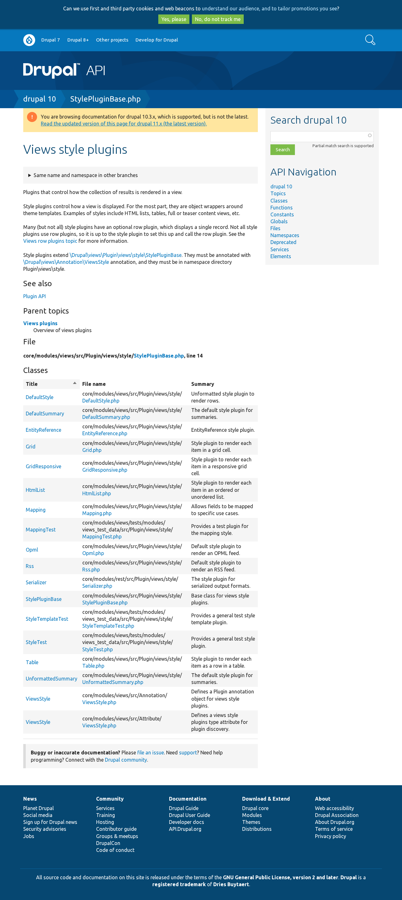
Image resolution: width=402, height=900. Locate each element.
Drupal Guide (183, 808)
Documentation (187, 799)
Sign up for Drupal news (50, 822)
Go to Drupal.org (29, 40)
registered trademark (179, 884)
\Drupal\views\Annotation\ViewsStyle (66, 262)
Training (105, 815)
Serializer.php (97, 586)
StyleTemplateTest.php (108, 626)
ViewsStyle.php (99, 702)
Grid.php (91, 450)
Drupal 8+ (78, 39)
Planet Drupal (38, 808)
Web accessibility (334, 808)
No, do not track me (218, 19)
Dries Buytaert (231, 884)
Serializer (36, 582)
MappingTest (41, 529)
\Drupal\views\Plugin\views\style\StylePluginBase (126, 255)
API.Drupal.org (185, 829)
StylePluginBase (44, 599)
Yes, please (173, 19)
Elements (280, 256)
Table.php (93, 666)
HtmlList (35, 490)
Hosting (105, 822)
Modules (252, 815)
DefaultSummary (45, 413)
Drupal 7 (50, 39)
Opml (32, 550)
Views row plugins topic (50, 241)
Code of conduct (115, 850)
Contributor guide (116, 829)
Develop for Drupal (156, 39)
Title (51, 384)
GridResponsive (43, 466)
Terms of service (334, 829)
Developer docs (186, 822)
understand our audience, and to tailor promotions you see (269, 8)
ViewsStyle (38, 699)
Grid (30, 446)
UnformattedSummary (51, 678)
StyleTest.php (97, 649)
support (188, 752)
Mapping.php (96, 513)
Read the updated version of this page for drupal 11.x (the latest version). (124, 123)
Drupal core (255, 808)
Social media (37, 815)
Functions (281, 207)
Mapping (36, 510)
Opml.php (93, 553)
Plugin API (34, 296)
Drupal (348, 877)
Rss (30, 566)
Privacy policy (330, 836)
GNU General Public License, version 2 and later (280, 877)
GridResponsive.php (104, 470)
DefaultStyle (39, 397)
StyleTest (36, 642)
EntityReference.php (104, 433)
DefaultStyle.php (100, 400)
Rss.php (91, 569)
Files (275, 228)
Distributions (257, 829)
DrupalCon (108, 843)
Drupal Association (337, 815)
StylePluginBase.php (105, 99)
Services (279, 249)
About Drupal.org (334, 822)
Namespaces (284, 235)
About (322, 799)
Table (32, 662)
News (30, 799)
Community (110, 799)
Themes (251, 822)
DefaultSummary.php (106, 417)
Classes (279, 200)
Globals (279, 221)
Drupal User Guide (189, 815)
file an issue (150, 752)
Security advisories (44, 829)
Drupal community (126, 760)
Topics (278, 193)
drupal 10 (39, 99)
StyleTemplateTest (47, 619)
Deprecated (283, 242)
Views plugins (40, 323)
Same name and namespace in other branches (86, 175)
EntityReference (43, 430)
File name (94, 384)
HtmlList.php (96, 493)
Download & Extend (266, 799)
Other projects (112, 39)
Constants (282, 214)
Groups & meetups (117, 836)
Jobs (28, 836)
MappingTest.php (102, 536)
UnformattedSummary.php (112, 682)
